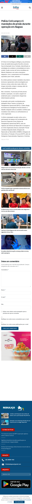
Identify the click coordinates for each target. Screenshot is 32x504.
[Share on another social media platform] (27, 56)
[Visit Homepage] (16, 7)
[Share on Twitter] (12, 56)
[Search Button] (30, 7)
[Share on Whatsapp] (20, 56)
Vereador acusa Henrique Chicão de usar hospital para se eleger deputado (20, 421)
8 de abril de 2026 (5, 33)
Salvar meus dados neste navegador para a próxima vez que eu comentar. (14, 312)
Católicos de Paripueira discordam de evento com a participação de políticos (20, 414)
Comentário (5, 270)
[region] (16, 1)
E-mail (3, 297)
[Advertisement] (16, 379)
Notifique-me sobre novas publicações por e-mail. (15, 324)
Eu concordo (19, 502)
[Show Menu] (2, 7)
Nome (3, 290)
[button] (16, 346)
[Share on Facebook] (4, 56)
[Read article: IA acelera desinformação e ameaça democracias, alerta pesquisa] (16, 242)
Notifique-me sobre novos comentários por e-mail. (15, 319)
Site (2, 304)
